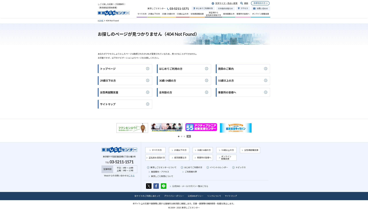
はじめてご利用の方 (193, 167)
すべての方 (157, 150)
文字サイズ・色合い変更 (226, 3)
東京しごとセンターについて (163, 167)
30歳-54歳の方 (204, 150)
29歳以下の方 (180, 150)
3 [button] (184, 136)
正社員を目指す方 (157, 157)
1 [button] (178, 136)
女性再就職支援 (251, 150)
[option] (132, 127)
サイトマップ (231, 196)
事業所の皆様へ (204, 157)
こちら (132, 175)
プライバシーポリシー (174, 196)
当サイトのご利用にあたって (147, 196)
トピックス (241, 167)
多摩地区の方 (259, 3)
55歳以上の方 (228, 150)
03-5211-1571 (122, 162)
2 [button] (181, 136)
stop (189, 136)
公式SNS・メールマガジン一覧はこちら (190, 186)
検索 (246, 3)
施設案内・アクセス (160, 171)
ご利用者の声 (191, 171)
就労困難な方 (180, 157)
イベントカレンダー (219, 167)
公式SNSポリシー (196, 196)
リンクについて (214, 196)
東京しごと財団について (162, 176)
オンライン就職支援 (226, 157)
